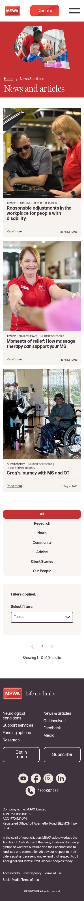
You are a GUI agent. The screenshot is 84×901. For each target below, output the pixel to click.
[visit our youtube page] (23, 778)
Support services (18, 725)
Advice (42, 552)
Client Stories (42, 562)
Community (42, 543)
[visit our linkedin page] (61, 778)
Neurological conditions (14, 716)
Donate (44, 10)
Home (8, 79)
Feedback (52, 728)
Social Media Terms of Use (21, 880)
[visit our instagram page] (48, 778)
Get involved (54, 721)
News (42, 533)
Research (42, 524)
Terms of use (53, 873)
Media (48, 735)
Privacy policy (32, 873)
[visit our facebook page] (36, 778)
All (42, 514)
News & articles (57, 713)
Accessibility (11, 873)
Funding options (17, 733)
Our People (42, 571)
